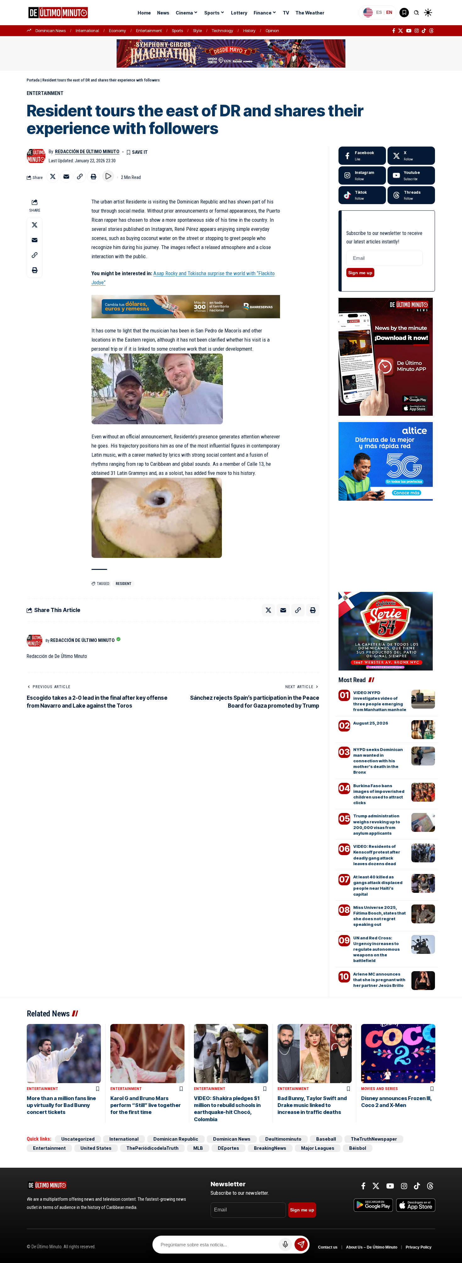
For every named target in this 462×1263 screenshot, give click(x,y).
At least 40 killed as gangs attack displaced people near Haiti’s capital (378, 885)
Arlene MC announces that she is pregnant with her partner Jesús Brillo (379, 979)
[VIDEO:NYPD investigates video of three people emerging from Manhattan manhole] (423, 699)
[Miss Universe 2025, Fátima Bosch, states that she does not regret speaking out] (423, 913)
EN (389, 12)
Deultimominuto (283, 1139)
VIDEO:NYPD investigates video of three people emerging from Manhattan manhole (379, 701)
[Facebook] (394, 31)
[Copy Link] (80, 176)
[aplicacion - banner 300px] (385, 356)
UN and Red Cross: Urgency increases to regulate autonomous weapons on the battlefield (376, 949)
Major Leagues (317, 1148)
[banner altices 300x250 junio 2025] (385, 461)
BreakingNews (270, 1148)
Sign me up (360, 272)
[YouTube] (408, 31)
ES (379, 12)
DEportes (228, 1148)
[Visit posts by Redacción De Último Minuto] (36, 156)
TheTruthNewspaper (374, 1139)
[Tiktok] (362, 195)
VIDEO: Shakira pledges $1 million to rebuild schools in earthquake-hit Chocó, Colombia (227, 1108)
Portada (33, 80)
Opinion (272, 30)
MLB (198, 1148)
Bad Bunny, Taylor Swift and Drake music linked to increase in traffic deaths (312, 1105)
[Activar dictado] (285, 1244)
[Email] (66, 176)
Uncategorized (78, 1139)
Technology (222, 30)
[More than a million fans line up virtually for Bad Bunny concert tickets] (64, 1053)
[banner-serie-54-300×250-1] (385, 630)
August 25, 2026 (370, 723)
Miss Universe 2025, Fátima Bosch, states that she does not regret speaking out (379, 916)
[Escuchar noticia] (108, 176)
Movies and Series (379, 1088)
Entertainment (149, 30)
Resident (123, 583)
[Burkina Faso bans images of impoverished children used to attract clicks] (423, 792)
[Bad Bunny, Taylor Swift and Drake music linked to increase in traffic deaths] (315, 1053)
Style (197, 30)
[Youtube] (411, 175)
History (249, 30)
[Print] (93, 176)
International (87, 30)
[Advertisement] (386, 534)
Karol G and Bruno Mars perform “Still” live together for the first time (145, 1105)
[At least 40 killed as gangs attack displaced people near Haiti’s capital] (423, 883)
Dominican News (51, 30)
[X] (400, 31)
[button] (416, 12)
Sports (177, 30)
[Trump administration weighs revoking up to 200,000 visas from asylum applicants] (423, 822)
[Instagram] (416, 31)
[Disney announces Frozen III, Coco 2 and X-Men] (398, 1053)
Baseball (326, 1139)
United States (96, 1148)
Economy (117, 30)
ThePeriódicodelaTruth (152, 1148)
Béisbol (357, 1148)
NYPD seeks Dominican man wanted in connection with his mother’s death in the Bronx (378, 761)
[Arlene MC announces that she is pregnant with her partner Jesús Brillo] (423, 980)
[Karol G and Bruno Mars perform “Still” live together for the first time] (147, 1053)
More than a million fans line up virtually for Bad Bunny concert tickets (61, 1105)
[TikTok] (423, 31)
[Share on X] (53, 176)
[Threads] (431, 31)
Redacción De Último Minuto (87, 151)
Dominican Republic (175, 1139)
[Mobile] (185, 306)
